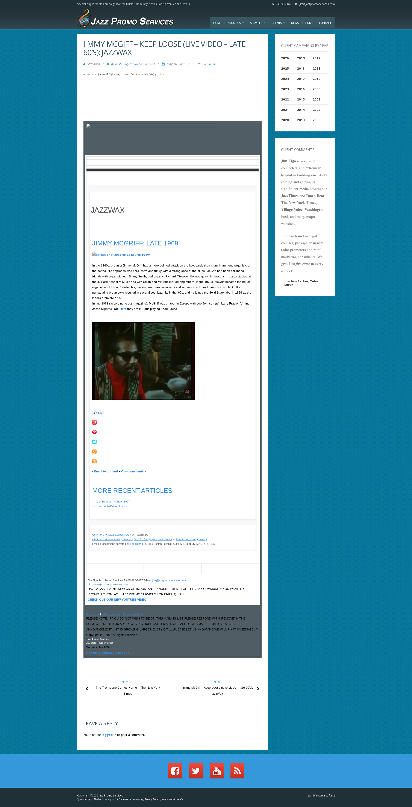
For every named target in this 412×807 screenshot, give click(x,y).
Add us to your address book (107, 652)
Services (256, 23)
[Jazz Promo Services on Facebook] (175, 773)
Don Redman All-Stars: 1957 (113, 501)
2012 (316, 58)
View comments (132, 471)
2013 (301, 120)
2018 (301, 68)
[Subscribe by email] (172, 451)
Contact (325, 23)
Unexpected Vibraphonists (112, 506)
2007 (316, 109)
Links (309, 23)
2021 (285, 109)
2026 (285, 58)
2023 (285, 89)
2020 (285, 120)
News (295, 23)
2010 (316, 78)
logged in (109, 735)
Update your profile (111, 614)
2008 (316, 99)
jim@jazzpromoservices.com (317, 4)
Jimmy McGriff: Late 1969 (135, 243)
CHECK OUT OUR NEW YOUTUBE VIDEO (117, 599)
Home (217, 23)
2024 (285, 78)
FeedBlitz (135, 543)
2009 (316, 89)
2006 (316, 120)
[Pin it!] (172, 432)
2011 (316, 68)
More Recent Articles (132, 490)
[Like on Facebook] (172, 413)
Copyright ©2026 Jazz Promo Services (100, 795)
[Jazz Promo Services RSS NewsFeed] (237, 773)
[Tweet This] (172, 442)
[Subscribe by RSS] (172, 461)
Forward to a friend (133, 614)
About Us (235, 23)
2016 (301, 89)
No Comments (207, 64)
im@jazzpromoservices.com (169, 580)
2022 (285, 99)
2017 (301, 78)
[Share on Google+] (172, 422)
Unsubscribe (93, 614)
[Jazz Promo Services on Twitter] (196, 773)
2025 (285, 68)
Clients (277, 23)
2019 (301, 58)
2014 (301, 109)
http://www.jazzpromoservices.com (108, 584)
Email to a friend (106, 471)
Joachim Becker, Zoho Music (301, 283)
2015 (301, 99)
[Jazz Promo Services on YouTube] (217, 773)
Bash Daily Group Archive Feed (135, 64)
